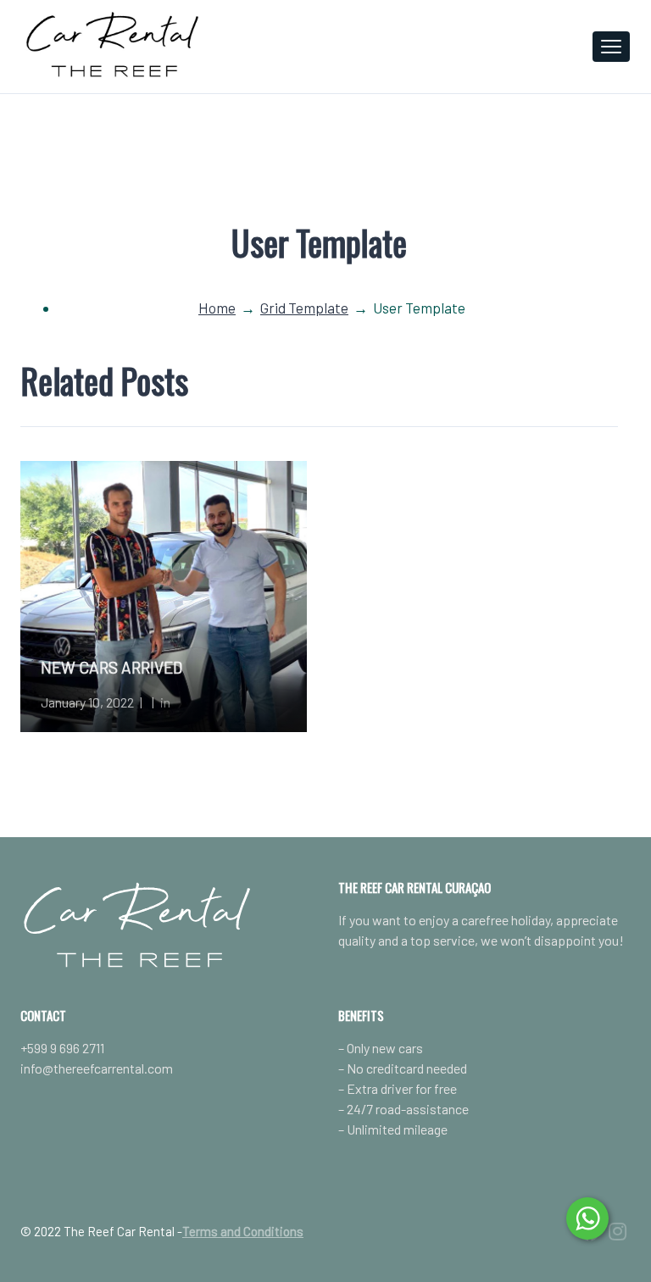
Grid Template (304, 307)
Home (217, 307)
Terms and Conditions (242, 1231)
